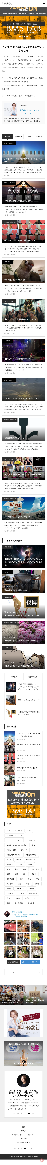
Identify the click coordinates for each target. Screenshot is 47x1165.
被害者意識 (33, 893)
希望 (8, 874)
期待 (21, 879)
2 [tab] (22, 36)
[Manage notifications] (42, 1160)
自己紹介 (23, 1138)
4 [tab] (27, 36)
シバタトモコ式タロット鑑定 (17, 845)
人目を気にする (31, 855)
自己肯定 (21, 893)
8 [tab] (28, 1063)
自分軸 (31, 888)
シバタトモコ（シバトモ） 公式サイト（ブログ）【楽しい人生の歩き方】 (23, 1093)
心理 (16, 874)
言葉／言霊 (8, 547)
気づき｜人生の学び (9, 143)
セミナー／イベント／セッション (23, 1135)
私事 (27, 884)
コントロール (30, 840)
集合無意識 (19, 903)
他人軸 (9, 859)
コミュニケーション (13, 840)
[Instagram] (18, 1113)
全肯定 (20, 864)
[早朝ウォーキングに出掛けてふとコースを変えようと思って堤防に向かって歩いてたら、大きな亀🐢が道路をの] (37, 926)
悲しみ (34, 874)
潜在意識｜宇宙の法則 (10, 222)
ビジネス (24, 850)
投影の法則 (10, 879)
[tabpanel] (23, 23)
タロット (35, 845)
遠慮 (8, 903)
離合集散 (31, 903)
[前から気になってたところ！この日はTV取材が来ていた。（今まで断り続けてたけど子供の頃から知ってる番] (10, 939)
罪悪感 (37, 884)
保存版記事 (8, 597)
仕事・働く (8, 261)
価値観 (19, 859)
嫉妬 (24, 869)
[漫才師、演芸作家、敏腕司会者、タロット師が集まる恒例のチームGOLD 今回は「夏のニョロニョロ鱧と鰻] (23, 926)
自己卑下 (10, 893)
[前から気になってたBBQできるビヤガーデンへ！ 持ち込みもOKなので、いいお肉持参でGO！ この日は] (10, 926)
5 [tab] (22, 1063)
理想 (19, 884)
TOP (23, 1127)
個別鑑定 (10, 864)
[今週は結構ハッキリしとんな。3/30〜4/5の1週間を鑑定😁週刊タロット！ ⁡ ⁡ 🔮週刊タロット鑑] (37, 952)
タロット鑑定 (11, 850)
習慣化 (9, 888)
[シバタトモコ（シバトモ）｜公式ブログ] (7, 3)
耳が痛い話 (20, 888)
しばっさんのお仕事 (9, 301)
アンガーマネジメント (14, 835)
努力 (8, 869)
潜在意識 (10, 884)
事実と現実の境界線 (13, 855)
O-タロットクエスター (14, 831)
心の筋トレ (8, 572)
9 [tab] (30, 1063)
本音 (37, 879)
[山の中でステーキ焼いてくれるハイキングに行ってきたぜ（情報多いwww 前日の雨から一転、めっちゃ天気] (37, 939)
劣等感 (30, 864)
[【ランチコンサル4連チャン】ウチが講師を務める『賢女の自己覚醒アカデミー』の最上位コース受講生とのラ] (23, 939)
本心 (29, 879)
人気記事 (28, 136)
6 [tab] (24, 1063)
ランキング (39, 136)
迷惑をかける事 (30, 898)
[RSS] (32, 1148)
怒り (24, 874)
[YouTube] (29, 1113)
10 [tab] (32, 1063)
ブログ (23, 1131)
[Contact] (33, 1113)
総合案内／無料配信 (23, 1142)
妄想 (16, 869)
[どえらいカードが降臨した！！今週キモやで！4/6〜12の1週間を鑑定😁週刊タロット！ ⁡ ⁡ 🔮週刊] (10, 952)
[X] (21, 1113)
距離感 (17, 898)
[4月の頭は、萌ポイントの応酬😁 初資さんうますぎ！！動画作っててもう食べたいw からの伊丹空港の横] (23, 952)
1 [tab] (20, 36)
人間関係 (7, 340)
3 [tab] (24, 36)
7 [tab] (26, 1063)
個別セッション (31, 859)
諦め (8, 898)
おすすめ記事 (18, 136)
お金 (28, 831)
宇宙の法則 (35, 869)
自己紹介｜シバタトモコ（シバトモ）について (31, 111)
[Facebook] (25, 1113)
